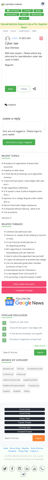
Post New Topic (25, 427)
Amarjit (14, 38)
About (5, 448)
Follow (24, 88)
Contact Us (34, 451)
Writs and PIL (12, 14)
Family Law (21, 374)
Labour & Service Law (11, 380)
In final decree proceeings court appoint (26, 334)
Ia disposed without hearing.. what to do (22, 208)
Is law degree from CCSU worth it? (21, 273)
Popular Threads (24, 422)
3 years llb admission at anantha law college (26, 259)
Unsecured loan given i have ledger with (26, 328)
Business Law (8, 368)
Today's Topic (24, 418)
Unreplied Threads (24, 290)
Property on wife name (14, 170)
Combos (27, 10)
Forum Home (24, 409)
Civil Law (20, 368)
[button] (41, 39)
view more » (40, 345)
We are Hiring (15, 448)
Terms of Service (37, 448)
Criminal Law (8, 374)
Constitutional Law (34, 368)
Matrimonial (36, 14)
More (23, 18)
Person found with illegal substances (20, 205)
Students (17, 391)
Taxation (6, 391)
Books (38, 10)
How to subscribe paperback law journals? (25, 256)
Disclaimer (12, 451)
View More (6, 218)
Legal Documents (30, 380)
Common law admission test (18, 231)
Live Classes (14, 10)
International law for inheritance (20, 270)
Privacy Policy (23, 451)
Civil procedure (10, 212)
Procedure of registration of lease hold (25, 339)
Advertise (25, 448)
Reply (10, 88)
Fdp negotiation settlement (16, 188)
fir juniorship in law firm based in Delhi (23, 277)
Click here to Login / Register (19, 142)
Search (40, 352)
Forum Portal (24, 413)
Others (26, 391)
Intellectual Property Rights (14, 385)
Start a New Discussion (24, 284)
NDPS (24, 14)
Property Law (33, 385)
